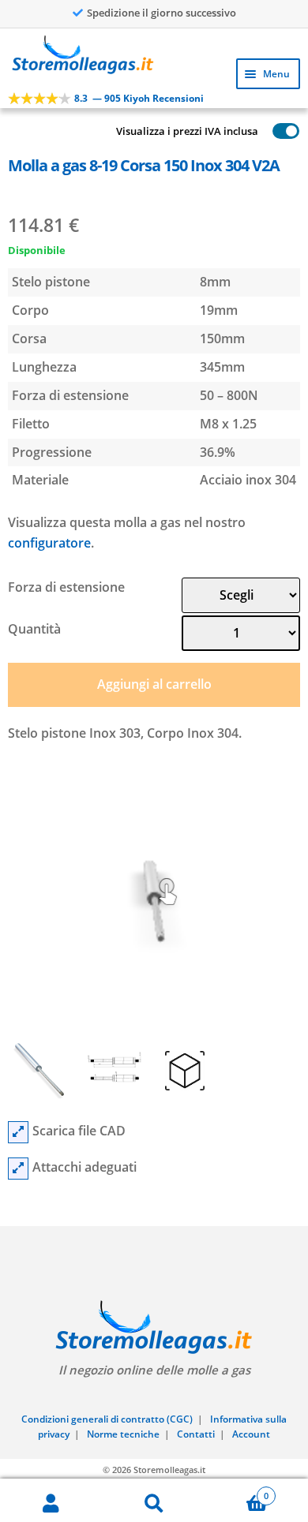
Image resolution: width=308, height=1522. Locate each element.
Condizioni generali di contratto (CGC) (107, 1419)
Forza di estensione (66, 587)
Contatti (196, 1434)
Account (251, 1434)
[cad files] (18, 1132)
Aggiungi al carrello (154, 684)
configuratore (49, 543)
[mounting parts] (18, 1168)
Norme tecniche (123, 1434)
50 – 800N (229, 395)
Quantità (34, 629)
